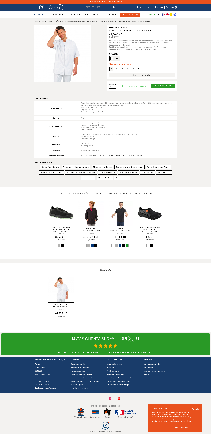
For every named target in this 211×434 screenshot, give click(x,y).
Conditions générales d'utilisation (82, 378)
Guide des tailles (113, 371)
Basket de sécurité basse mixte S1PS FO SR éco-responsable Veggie (61, 229)
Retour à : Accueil (40, 21)
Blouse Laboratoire (104, 178)
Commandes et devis (114, 364)
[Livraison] (169, 14)
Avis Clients (75, 388)
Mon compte (149, 360)
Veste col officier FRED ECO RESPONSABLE (61, 305)
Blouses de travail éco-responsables (76, 167)
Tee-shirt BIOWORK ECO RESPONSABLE (120, 229)
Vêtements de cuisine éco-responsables (81, 172)
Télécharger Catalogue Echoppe (118, 385)
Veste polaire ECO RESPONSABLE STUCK (91, 229)
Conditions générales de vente (81, 374)
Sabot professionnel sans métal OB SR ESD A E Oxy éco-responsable (150, 229)
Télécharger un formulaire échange (119, 381)
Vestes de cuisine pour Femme (158, 167)
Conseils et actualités (78, 364)
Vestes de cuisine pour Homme (51, 172)
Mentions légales (77, 385)
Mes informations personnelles (155, 371)
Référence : (114, 27)
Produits (51, 21)
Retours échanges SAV (115, 374)
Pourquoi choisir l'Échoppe (80, 367)
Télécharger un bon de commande (119, 378)
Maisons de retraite (135, 155)
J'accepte (195, 409)
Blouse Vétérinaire (122, 178)
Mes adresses (149, 367)
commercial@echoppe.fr (48, 388)
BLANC (116, 58)
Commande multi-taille (141, 75)
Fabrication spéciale (78, 371)
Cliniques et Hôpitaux (105, 155)
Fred (139, 47)
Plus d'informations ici (182, 427)
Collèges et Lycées (121, 155)
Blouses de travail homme (102, 167)
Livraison (110, 367)
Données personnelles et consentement (85, 381)
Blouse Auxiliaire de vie (89, 155)
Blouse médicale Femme (128, 172)
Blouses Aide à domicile (50, 167)
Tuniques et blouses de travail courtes (129, 167)
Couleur (113, 54)
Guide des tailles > (121, 64)
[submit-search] (114, 7)
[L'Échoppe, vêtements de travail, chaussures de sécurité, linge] (51, 7)
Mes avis (147, 374)
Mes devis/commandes (152, 364)
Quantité (112, 84)
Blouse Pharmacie (164, 172)
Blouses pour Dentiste (107, 172)
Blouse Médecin (88, 178)
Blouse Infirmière (147, 172)
